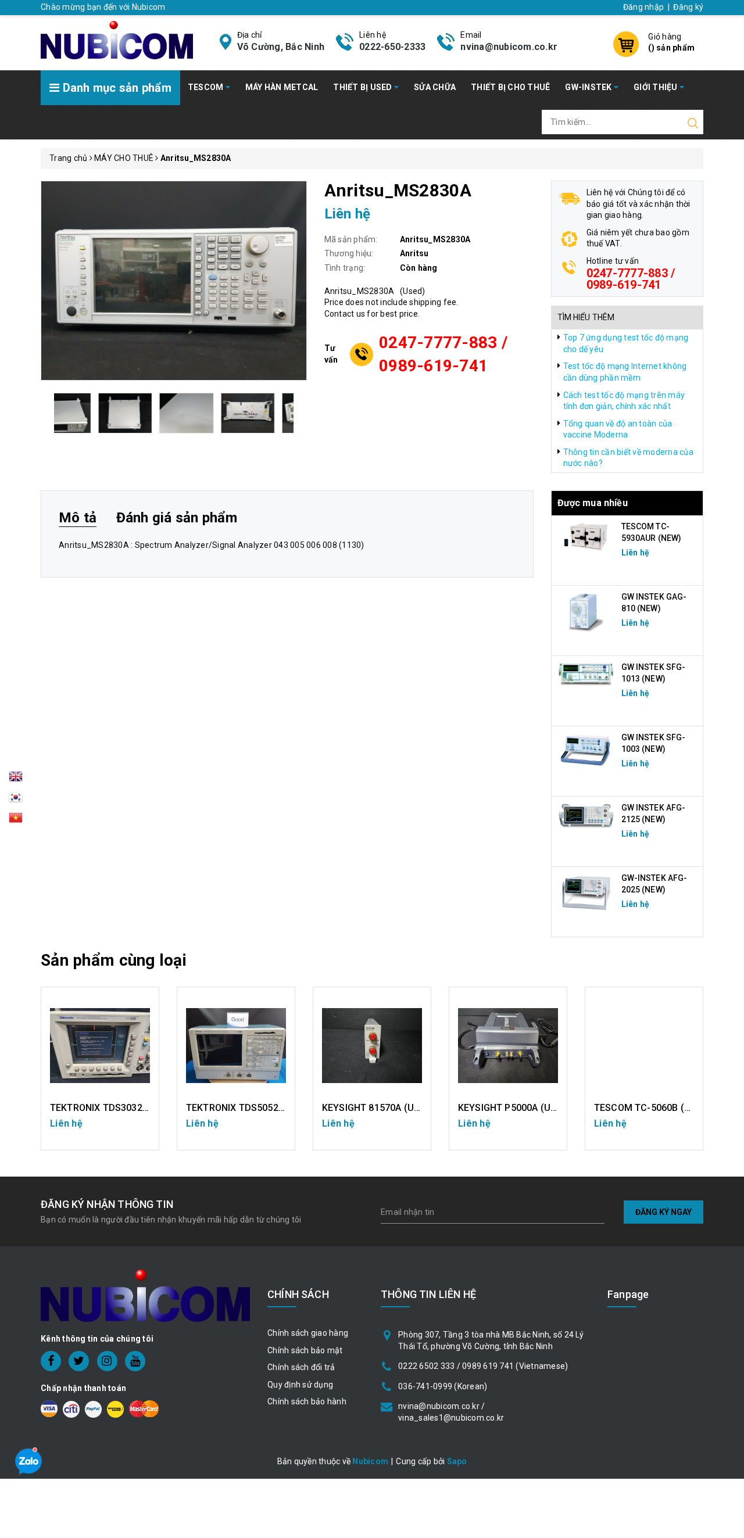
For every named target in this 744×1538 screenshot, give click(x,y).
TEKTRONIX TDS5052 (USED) (249, 1107)
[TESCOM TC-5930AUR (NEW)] (586, 536)
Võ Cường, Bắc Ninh (281, 46)
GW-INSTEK (589, 87)
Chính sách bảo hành (306, 1401)
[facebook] (51, 1361)
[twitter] (79, 1361)
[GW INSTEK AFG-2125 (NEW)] (586, 815)
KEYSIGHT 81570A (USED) (378, 1107)
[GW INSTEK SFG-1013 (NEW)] (586, 673)
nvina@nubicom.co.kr (508, 46)
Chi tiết (100, 1129)
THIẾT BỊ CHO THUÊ (510, 87)
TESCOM (207, 87)
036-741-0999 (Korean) (442, 1386)
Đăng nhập (643, 7)
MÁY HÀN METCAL (282, 87)
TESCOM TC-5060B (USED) (653, 1107)
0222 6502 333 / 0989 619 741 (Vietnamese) (483, 1366)
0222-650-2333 (392, 46)
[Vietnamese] (16, 800)
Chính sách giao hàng (307, 1333)
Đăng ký (688, 7)
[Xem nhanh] (100, 1045)
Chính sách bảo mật (305, 1350)
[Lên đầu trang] (726, 1068)
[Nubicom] (117, 39)
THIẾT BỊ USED (363, 87)
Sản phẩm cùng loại (114, 960)
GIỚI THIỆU (656, 87)
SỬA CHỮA (435, 87)
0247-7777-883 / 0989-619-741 (443, 354)
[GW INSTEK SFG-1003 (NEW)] (586, 750)
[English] (16, 779)
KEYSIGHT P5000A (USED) (515, 1107)
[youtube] (135, 1361)
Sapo (457, 1461)
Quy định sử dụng (300, 1384)
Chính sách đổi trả (301, 1367)
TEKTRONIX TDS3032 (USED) (113, 1107)
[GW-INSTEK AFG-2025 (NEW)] (586, 892)
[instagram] (107, 1361)
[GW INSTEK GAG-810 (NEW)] (586, 611)
